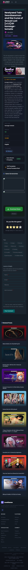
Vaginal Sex (3, 535)
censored (6, 249)
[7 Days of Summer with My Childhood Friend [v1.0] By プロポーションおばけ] (14, 419)
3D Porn (9, 547)
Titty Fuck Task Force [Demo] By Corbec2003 (13, 473)
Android (16, 519)
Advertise (3, 523)
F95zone (18, 550)
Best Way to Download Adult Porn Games (14, 563)
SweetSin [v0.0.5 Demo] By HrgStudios (12, 452)
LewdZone (11, 550)
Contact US (7, 566)
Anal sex (20, 243)
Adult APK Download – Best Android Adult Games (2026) (14, 557)
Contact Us (17, 533)
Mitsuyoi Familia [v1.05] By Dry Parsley (12, 494)
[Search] (12, 2)
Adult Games (8, 35)
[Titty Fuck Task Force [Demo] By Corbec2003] (14, 462)
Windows (15, 35)
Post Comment (9, 311)
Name (6, 275)
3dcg (6, 243)
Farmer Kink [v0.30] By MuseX (10, 409)
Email (6, 280)
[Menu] (16, 2)
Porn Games (16, 547)
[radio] (7, 227)
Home (13, 566)
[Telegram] (2, 510)
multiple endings (19, 255)
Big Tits (2, 533)
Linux (16, 523)
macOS (16, 521)
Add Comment (8, 290)
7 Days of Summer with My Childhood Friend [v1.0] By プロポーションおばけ (13, 431)
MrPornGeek (23, 547)
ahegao (12, 243)
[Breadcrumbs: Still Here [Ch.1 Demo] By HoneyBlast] (14, 354)
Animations (3, 521)
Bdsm (6, 246)
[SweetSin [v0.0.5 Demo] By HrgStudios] (14, 442)
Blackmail (13, 246)
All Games (3, 517)
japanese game (8, 255)
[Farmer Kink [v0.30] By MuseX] (14, 398)
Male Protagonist (4, 531)
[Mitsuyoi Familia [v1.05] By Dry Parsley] (14, 483)
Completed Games (5, 519)
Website (6, 285)
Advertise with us (10, 560)
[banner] (14, 74)
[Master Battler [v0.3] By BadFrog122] (14, 333)
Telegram (17, 531)
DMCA (16, 535)
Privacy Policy (18, 537)
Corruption (7, 252)
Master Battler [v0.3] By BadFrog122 (11, 343)
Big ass (2, 541)
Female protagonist (17, 252)
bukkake (21, 246)
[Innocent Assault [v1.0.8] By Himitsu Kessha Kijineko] (14, 376)
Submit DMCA (14, 568)
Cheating (14, 249)
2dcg (2, 539)
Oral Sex (3, 537)
